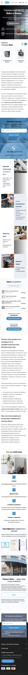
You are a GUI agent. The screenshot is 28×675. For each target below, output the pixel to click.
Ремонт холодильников (10, 296)
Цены (14, 595)
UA (23, 2)
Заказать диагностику (14, 318)
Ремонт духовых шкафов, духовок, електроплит (13, 301)
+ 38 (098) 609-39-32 (26, 2)
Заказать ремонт (14, 23)
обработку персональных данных (17, 633)
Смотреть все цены (14, 286)
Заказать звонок (14, 135)
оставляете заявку (8, 484)
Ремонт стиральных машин (11, 290)
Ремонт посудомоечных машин (12, 306)
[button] (25, 44)
